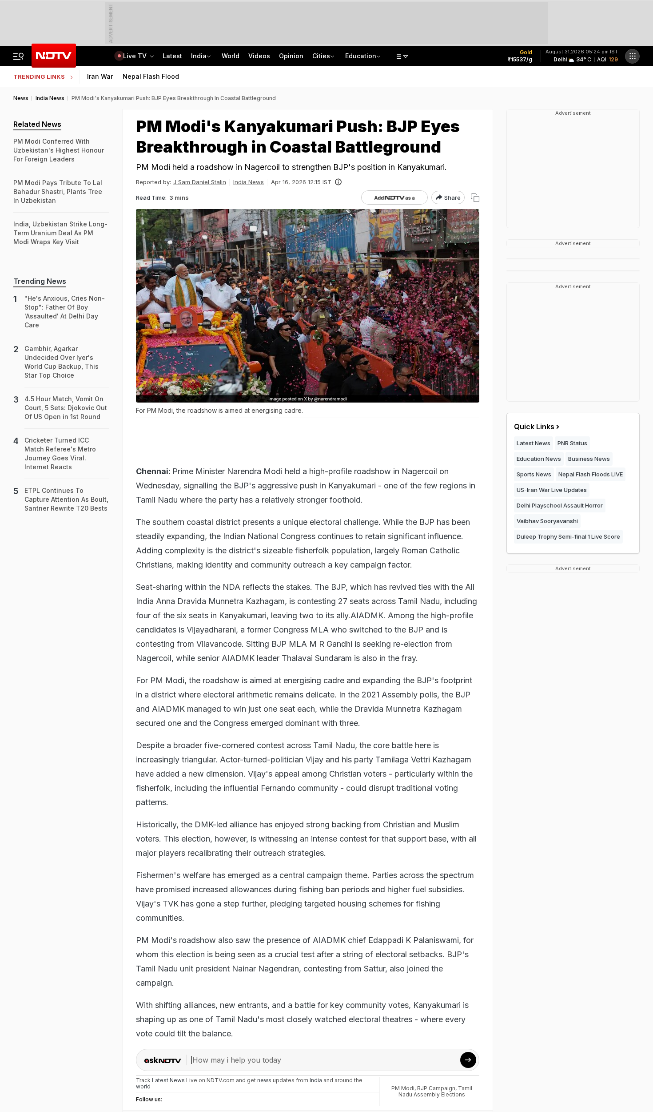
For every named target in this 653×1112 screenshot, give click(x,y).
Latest (172, 56)
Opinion (291, 56)
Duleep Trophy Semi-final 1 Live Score (568, 536)
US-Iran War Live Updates (552, 489)
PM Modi (402, 1088)
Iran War (100, 76)
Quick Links (534, 426)
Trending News (39, 281)
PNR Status (572, 443)
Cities (321, 56)
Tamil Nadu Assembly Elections (435, 1091)
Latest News (533, 443)
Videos (259, 56)
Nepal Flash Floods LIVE (590, 474)
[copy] (475, 197)
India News (248, 181)
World (230, 56)
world (143, 1086)
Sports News (534, 474)
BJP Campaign (436, 1088)
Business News (589, 458)
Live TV (135, 56)
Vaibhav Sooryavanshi (547, 520)
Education (360, 56)
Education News (539, 458)
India (199, 56)
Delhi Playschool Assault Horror (560, 505)
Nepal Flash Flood (151, 76)
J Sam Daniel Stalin (199, 181)
